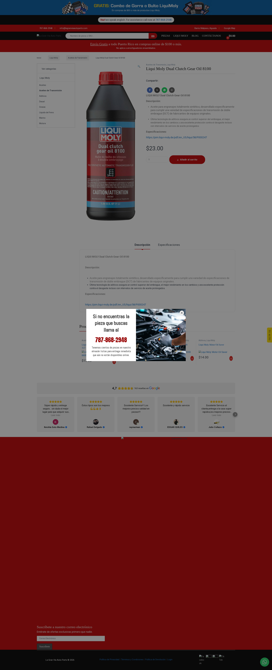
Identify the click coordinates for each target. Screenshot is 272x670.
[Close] (181, 313)
